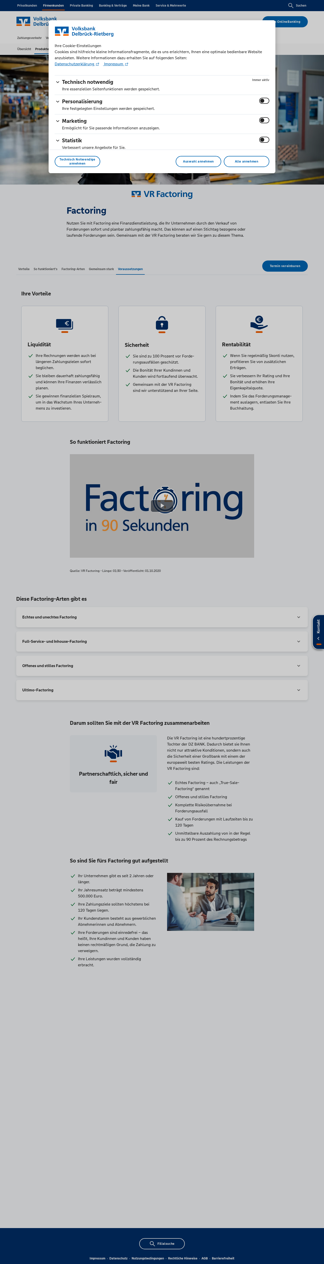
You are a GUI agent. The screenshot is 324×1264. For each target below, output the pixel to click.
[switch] (264, 101)
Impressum (113, 64)
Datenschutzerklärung (75, 64)
